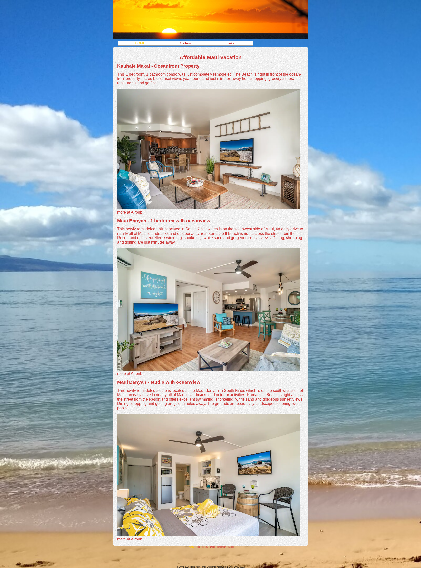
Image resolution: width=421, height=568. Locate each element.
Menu (205, 547)
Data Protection (218, 547)
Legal (231, 547)
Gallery (185, 43)
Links (230, 43)
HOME (140, 43)
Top (198, 547)
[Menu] (210, 38)
